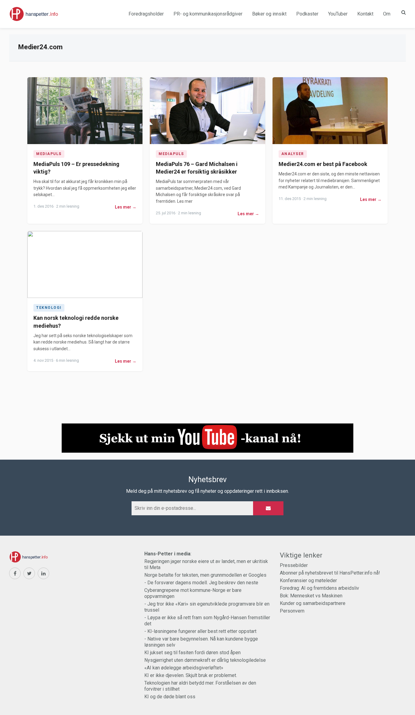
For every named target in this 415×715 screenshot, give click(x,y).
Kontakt (365, 14)
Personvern (292, 611)
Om (386, 14)
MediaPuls (49, 154)
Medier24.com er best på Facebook (323, 164)
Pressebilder (294, 565)
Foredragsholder (146, 14)
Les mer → (125, 207)
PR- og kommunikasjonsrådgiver (207, 14)
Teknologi (49, 308)
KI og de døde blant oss (169, 696)
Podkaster (307, 14)
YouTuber (338, 14)
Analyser (292, 154)
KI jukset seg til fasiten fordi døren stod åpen (192, 652)
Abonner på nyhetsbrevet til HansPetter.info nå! (330, 573)
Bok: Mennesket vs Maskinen (311, 596)
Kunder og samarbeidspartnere (312, 603)
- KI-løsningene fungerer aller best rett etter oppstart (200, 631)
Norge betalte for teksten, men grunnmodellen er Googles (205, 575)
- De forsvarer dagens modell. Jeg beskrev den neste (201, 582)
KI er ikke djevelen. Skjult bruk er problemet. (190, 675)
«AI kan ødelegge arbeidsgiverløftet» (183, 668)
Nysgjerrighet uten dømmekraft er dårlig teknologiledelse (205, 660)
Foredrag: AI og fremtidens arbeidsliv (319, 588)
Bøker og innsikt (269, 14)
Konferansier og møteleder (308, 580)
